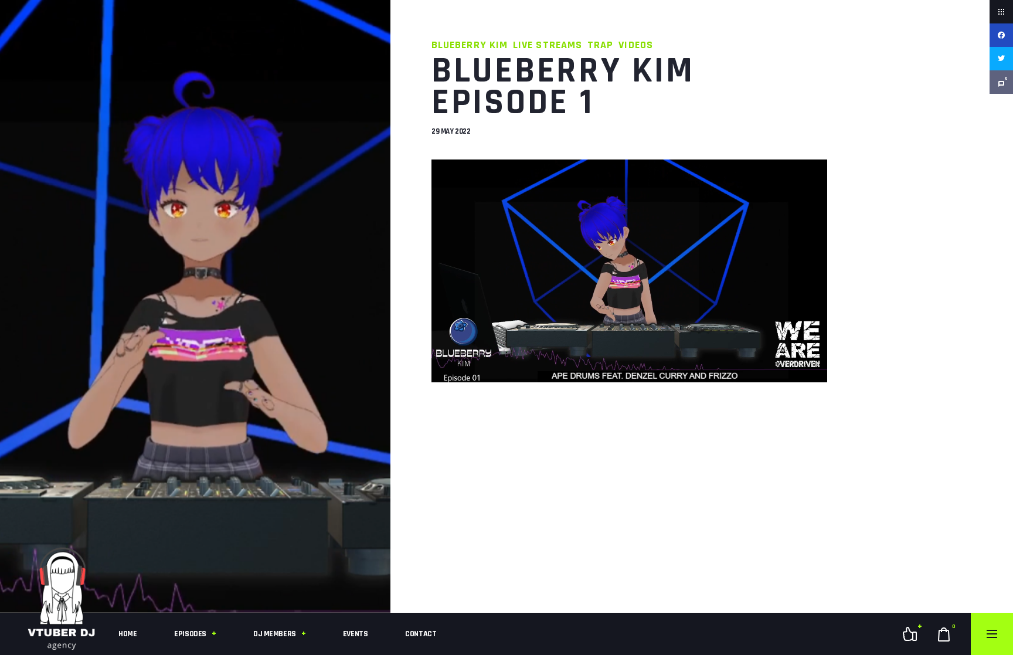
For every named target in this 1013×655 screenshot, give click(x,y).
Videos (635, 45)
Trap (600, 45)
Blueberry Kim (469, 45)
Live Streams (547, 45)
